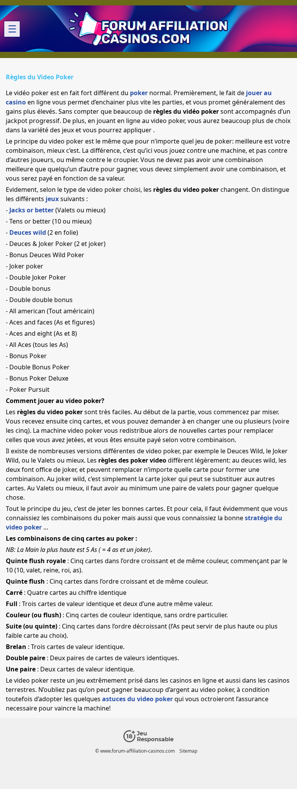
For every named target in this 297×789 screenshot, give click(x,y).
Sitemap (188, 751)
